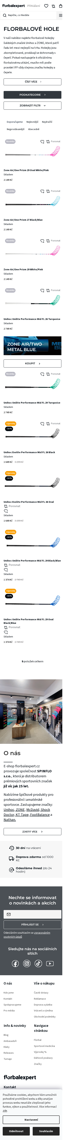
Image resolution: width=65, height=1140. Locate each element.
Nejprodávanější (15, 129)
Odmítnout (16, 1131)
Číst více (31, 81)
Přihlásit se (30, 924)
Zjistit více (29, 831)
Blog (6, 1035)
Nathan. (10, 819)
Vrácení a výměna (43, 1010)
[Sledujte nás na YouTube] (50, 963)
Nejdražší (47, 122)
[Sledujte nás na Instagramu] (27, 963)
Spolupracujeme (12, 1005)
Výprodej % (40, 1052)
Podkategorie (30, 94)
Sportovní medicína (44, 1046)
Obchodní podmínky (45, 1017)
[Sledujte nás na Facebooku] (15, 963)
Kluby (7, 1047)
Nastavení (31, 1120)
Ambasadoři (10, 1041)
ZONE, (21, 809)
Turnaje (8, 1059)
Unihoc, (10, 809)
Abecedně (33, 129)
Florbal (37, 1040)
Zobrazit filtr (30, 105)
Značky (38, 1064)
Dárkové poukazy (43, 1058)
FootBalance (40, 814)
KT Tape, (23, 814)
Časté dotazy (41, 993)
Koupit (30, 363)
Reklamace (40, 999)
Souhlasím (46, 1131)
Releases (9, 1053)
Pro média (9, 1010)
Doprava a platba (43, 1005)
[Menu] (60, 15)
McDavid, (33, 809)
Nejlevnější (32, 122)
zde (5, 1111)
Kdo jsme (9, 993)
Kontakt (8, 999)
